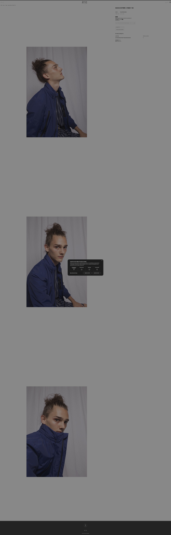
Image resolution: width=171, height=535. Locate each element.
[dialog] (85, 267)
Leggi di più (82, 265)
